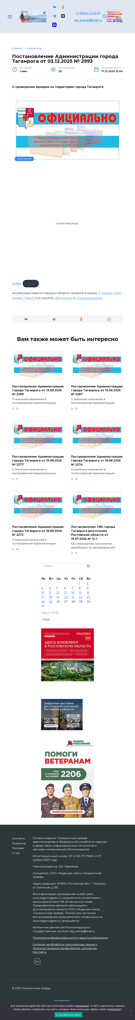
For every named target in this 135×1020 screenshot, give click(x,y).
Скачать (31, 283)
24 (43, 601)
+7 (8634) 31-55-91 (88, 13)
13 (65, 592)
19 (57, 597)
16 (88, 592)
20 (66, 597)
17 (42, 597)
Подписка (19, 843)
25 (50, 601)
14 (73, 592)
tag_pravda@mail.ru (88, 20)
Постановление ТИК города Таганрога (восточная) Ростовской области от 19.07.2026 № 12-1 (93, 532)
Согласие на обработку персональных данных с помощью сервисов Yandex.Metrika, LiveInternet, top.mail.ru (65, 948)
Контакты (18, 838)
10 (42, 592)
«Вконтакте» (63, 298)
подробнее (82, 1005)
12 (57, 592)
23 (88, 597)
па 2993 (16, 283)
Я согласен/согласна (68, 1014)
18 (50, 597)
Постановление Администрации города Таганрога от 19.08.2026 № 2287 (97, 390)
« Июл (45, 619)
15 (80, 592)
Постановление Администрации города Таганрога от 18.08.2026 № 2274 (97, 460)
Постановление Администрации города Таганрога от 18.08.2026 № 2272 (38, 530)
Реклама (18, 848)
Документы (24, 159)
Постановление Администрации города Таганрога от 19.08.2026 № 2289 (38, 390)
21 (73, 597)
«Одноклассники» (89, 298)
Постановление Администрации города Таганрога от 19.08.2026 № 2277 (38, 460)
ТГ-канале (105, 293)
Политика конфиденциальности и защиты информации (70, 937)
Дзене (29, 298)
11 (50, 592)
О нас (16, 853)
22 (80, 597)
